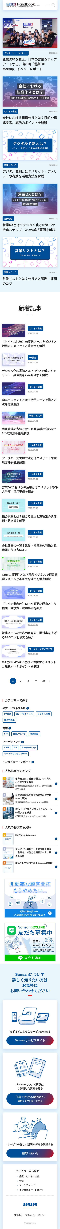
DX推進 (7, 714)
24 (43, 680)
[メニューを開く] (47, 5)
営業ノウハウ (19, 734)
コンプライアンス (24, 714)
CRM (6, 747)
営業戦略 (34, 734)
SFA (6, 734)
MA (15, 747)
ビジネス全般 (43, 714)
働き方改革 (9, 720)
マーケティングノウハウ (15, 754)
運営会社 (18, 1215)
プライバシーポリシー (35, 1215)
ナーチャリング (29, 747)
